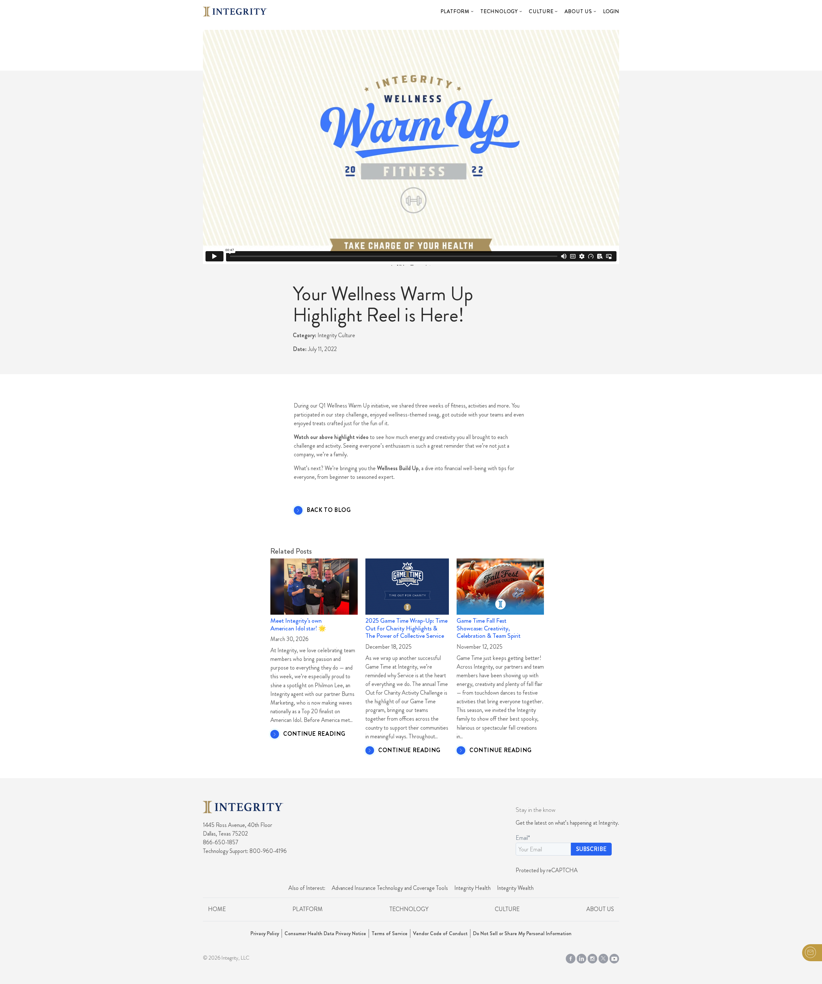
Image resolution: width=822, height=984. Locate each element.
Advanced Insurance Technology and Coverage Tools (390, 888)
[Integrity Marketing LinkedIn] (581, 957)
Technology (499, 11)
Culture (541, 11)
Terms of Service (389, 933)
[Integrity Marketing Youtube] (614, 957)
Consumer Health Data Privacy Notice (325, 933)
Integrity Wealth (515, 888)
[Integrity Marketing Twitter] (603, 957)
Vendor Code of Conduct (440, 933)
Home (217, 909)
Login (611, 11)
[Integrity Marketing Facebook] (570, 957)
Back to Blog (329, 510)
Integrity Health (472, 888)
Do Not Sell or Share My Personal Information (522, 933)
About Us (578, 11)
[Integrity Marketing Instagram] (592, 957)
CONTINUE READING (314, 734)
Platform (455, 11)
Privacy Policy (264, 933)
